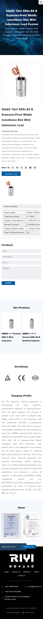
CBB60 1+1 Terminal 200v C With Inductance (11, 337)
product (27, 572)
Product (14, 29)
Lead (16, 32)
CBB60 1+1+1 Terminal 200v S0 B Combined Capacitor (31, 337)
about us (16, 572)
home (6, 572)
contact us (29, 547)
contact (21, 576)
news (36, 572)
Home (7, 29)
